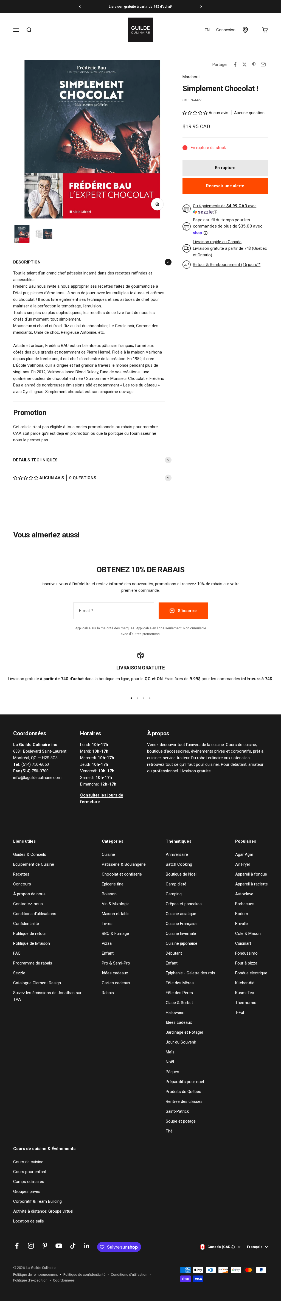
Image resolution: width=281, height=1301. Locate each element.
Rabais (108, 992)
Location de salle (28, 1221)
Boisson (109, 893)
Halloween (175, 1012)
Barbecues (244, 903)
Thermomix (245, 1002)
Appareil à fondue (251, 874)
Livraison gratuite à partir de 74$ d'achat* (140, 7)
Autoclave (244, 893)
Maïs (170, 1052)
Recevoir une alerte (225, 185)
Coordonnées (64, 1280)
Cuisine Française (182, 923)
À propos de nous (29, 893)
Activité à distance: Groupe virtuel (43, 1211)
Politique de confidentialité (84, 1274)
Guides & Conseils (29, 854)
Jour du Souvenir (181, 1042)
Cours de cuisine (28, 1161)
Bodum (241, 913)
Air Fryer (242, 864)
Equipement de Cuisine (33, 864)
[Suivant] (201, 6)
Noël (170, 1061)
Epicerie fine (112, 884)
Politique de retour (29, 933)
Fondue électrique (251, 973)
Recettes (21, 874)
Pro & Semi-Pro (116, 963)
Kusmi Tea (244, 992)
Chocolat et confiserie (122, 874)
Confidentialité (26, 923)
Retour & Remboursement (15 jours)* (226, 264)
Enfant (108, 953)
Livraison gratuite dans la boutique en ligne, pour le (85, 678)
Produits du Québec (183, 1091)
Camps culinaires (28, 1181)
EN (207, 29)
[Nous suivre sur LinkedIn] (87, 1245)
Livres (107, 923)
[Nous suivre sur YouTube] (59, 1245)
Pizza (107, 943)
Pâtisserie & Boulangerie (124, 864)
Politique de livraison (31, 943)
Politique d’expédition (30, 1280)
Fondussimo (246, 953)
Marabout (191, 76)
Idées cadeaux (115, 973)
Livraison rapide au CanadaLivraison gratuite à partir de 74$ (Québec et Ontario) (230, 248)
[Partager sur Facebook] (235, 64)
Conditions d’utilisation (129, 1274)
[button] (26, 477)
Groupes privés (26, 1191)
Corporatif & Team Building (37, 1201)
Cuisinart (243, 943)
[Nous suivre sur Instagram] (31, 1245)
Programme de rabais (32, 963)
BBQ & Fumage (115, 933)
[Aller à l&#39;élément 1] (22, 234)
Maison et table (116, 913)
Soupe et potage (181, 1121)
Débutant (174, 953)
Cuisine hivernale (181, 933)
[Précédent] (80, 6)
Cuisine (108, 854)
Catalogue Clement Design (37, 982)
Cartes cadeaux (116, 982)
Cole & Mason (248, 933)
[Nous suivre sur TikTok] (73, 1245)
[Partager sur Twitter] (244, 64)
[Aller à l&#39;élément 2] (44, 234)
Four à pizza (246, 963)
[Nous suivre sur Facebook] (17, 1245)
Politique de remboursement (35, 1274)
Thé (169, 1131)
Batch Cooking (179, 864)
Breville (241, 923)
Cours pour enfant (29, 1171)
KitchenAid (244, 982)
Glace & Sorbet (179, 1002)
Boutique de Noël (181, 874)
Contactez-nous (28, 903)
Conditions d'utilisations (34, 913)
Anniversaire (177, 854)
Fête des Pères (179, 992)
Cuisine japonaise (181, 943)
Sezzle (19, 973)
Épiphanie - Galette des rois (190, 973)
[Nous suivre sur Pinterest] (45, 1245)
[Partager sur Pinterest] (253, 64)
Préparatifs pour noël (185, 1081)
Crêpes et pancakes (184, 903)
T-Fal (239, 1012)
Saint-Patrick (177, 1111)
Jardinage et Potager (184, 1032)
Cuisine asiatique (181, 913)
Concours (22, 884)
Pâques (172, 1071)
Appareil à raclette (251, 884)
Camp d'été (176, 884)
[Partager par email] (263, 64)
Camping (174, 893)
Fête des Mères (180, 982)
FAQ (17, 953)
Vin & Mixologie (116, 903)
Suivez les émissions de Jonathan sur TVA (47, 996)
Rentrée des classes (184, 1101)
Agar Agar (244, 854)
